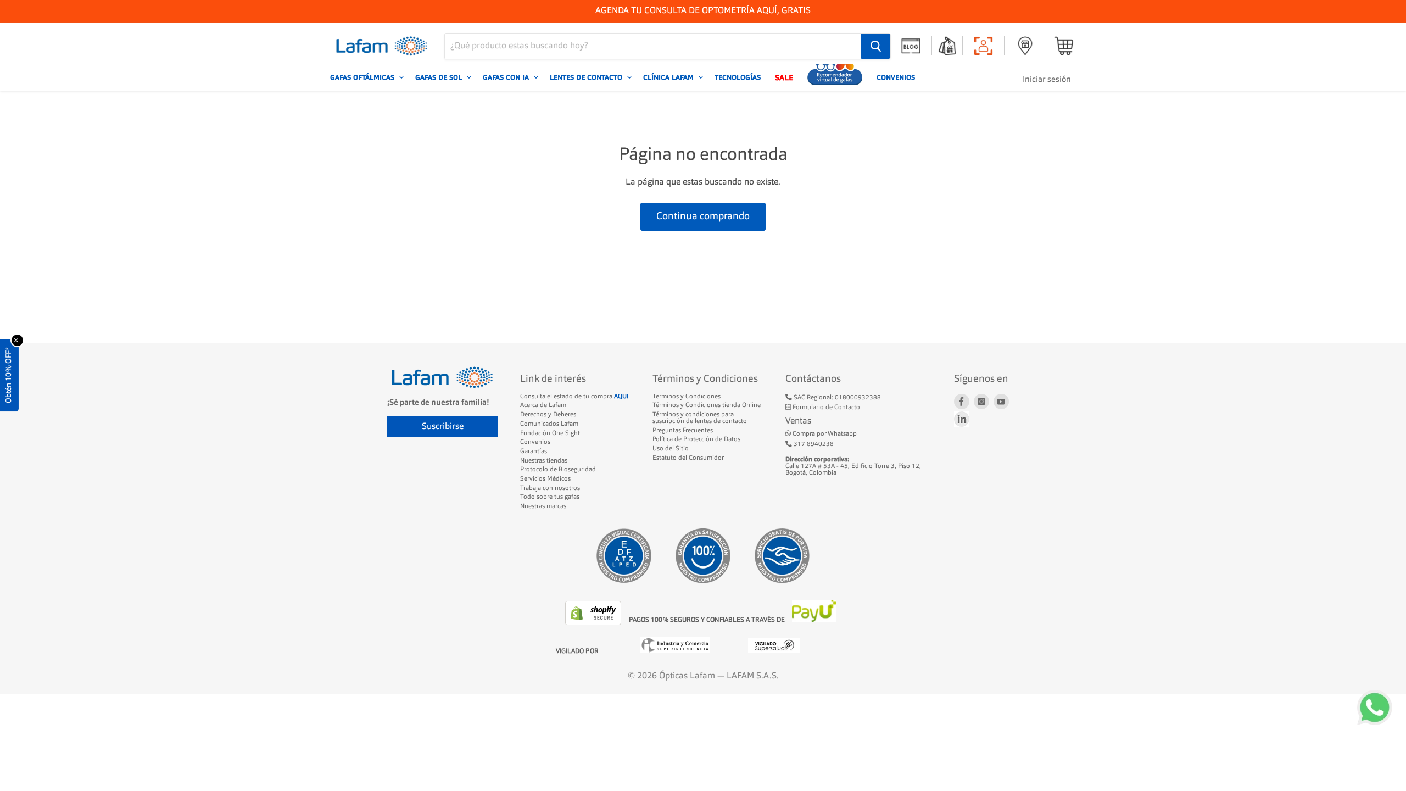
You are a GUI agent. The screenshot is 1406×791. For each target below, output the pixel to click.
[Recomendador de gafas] (835, 77)
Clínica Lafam (669, 77)
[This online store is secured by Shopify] (594, 623)
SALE (784, 77)
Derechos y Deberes (548, 414)
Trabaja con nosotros (550, 488)
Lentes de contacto (587, 77)
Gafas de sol (439, 77)
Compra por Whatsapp (824, 434)
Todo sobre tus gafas (549, 497)
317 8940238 (813, 444)
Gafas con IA (507, 77)
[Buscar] (875, 46)
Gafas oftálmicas (363, 77)
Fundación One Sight (550, 433)
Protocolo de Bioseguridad (558, 469)
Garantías (533, 451)
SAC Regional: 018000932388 (836, 397)
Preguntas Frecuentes (682, 430)
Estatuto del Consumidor (688, 458)
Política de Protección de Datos (696, 439)
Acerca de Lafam (543, 405)
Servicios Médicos (545, 479)
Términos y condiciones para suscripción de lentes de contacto (699, 418)
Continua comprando (703, 216)
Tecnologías (738, 77)
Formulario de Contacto (825, 407)
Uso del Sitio (670, 448)
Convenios (896, 77)
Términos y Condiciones (686, 396)
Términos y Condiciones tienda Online (706, 405)
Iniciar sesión (1047, 80)
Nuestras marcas (543, 506)
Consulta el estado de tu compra (574, 396)
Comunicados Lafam (549, 424)
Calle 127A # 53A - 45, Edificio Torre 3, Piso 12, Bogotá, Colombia (853, 466)
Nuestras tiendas (543, 461)
